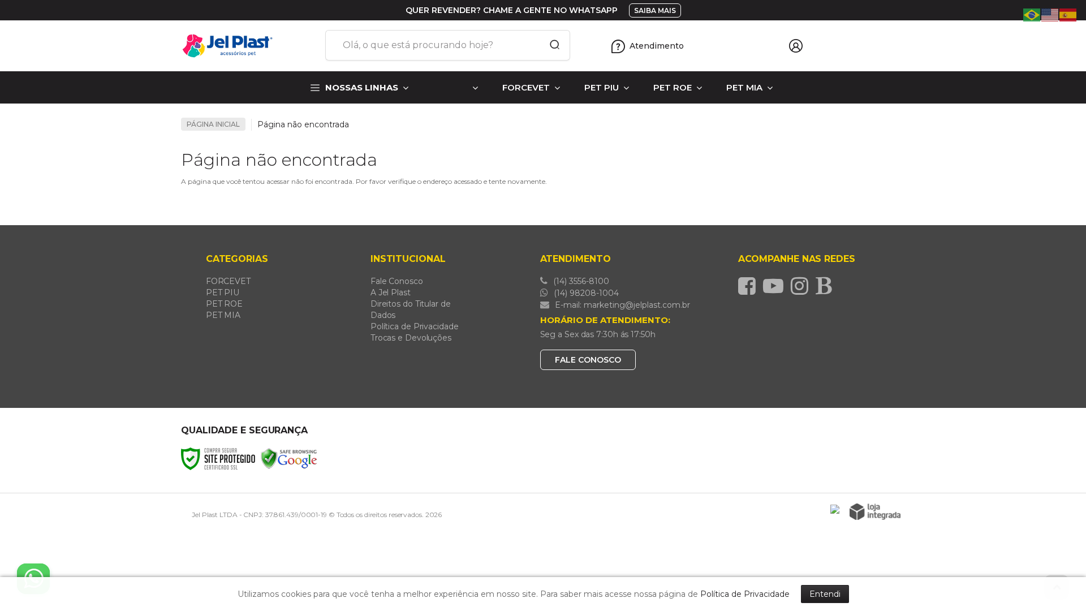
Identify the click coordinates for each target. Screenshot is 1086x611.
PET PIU (222, 292)
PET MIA (223, 315)
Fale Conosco (396, 281)
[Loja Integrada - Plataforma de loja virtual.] (875, 511)
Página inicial (213, 124)
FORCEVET (228, 281)
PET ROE (224, 304)
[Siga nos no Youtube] (776, 285)
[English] (1050, 14)
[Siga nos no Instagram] (802, 285)
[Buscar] (551, 45)
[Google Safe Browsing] (289, 458)
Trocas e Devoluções (410, 338)
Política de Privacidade (414, 326)
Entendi (825, 594)
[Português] (1032, 14)
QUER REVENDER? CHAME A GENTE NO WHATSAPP (512, 10)
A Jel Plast (390, 292)
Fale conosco (588, 360)
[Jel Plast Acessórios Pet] (249, 45)
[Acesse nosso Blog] (826, 285)
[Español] (1068, 14)
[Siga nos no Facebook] (749, 285)
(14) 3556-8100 (580, 281)
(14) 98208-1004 (585, 293)
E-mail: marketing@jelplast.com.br (621, 305)
